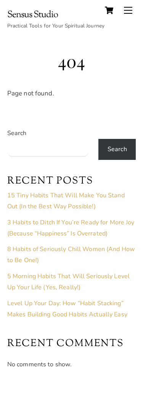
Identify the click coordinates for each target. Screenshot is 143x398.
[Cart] (109, 10)
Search (17, 133)
